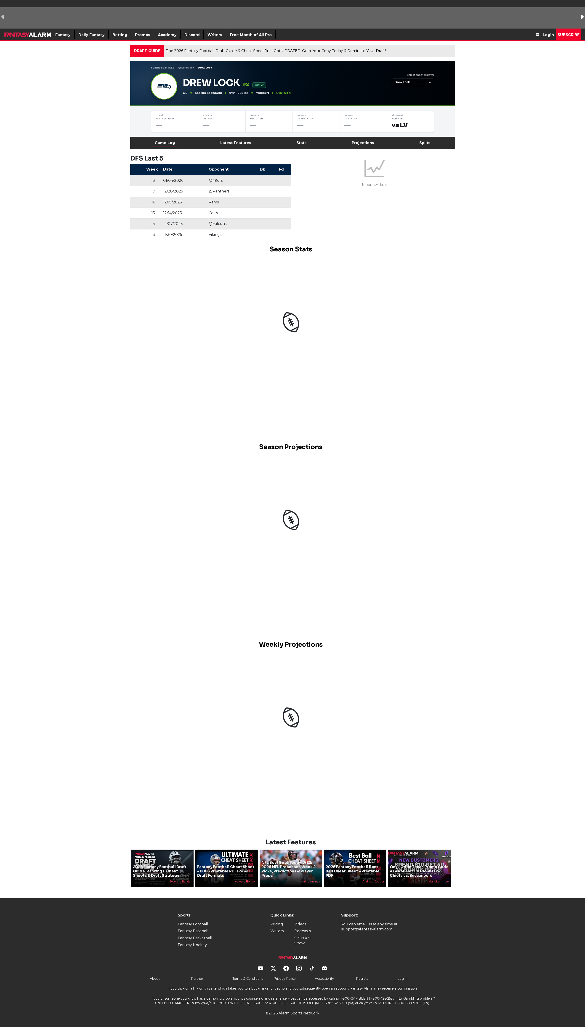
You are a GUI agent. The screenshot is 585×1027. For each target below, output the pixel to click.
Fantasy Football (193, 924)
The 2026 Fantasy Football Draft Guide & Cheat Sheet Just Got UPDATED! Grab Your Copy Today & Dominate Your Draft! (276, 51)
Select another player (420, 75)
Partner (197, 979)
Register (363, 979)
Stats (301, 143)
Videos (300, 924)
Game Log (165, 143)
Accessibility (324, 979)
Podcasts (302, 931)
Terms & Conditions (247, 979)
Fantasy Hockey (192, 945)
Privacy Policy (285, 979)
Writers (277, 931)
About (155, 979)
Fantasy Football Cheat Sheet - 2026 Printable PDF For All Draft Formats (225, 871)
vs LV (400, 125)
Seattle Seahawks (162, 67)
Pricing (276, 924)
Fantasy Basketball (195, 938)
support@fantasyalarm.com (366, 929)
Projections (363, 143)
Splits (424, 143)
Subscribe (569, 35)
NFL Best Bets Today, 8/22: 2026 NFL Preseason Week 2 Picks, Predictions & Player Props (288, 869)
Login (548, 35)
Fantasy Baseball (193, 931)
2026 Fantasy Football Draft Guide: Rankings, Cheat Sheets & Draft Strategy (159, 871)
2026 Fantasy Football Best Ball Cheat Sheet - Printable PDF (353, 871)
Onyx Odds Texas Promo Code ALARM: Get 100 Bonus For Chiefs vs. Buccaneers (419, 871)
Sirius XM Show (302, 940)
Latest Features (235, 143)
